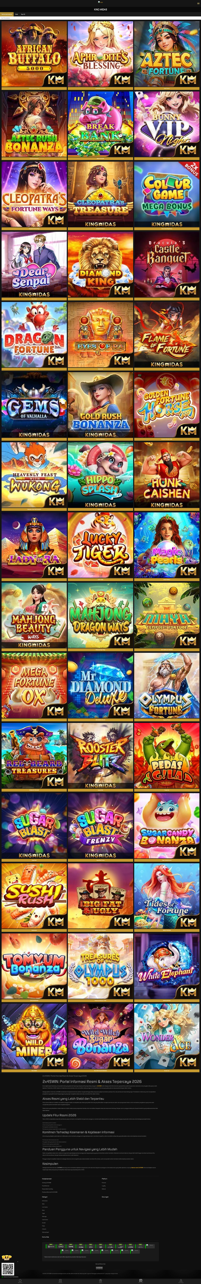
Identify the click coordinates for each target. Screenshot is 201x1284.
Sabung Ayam (45, 1232)
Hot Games (44, 1201)
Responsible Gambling (47, 1189)
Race (43, 1210)
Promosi (104, 1182)
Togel (43, 1213)
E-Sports (44, 1229)
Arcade (44, 1222)
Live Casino (45, 1207)
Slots (43, 1204)
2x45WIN (99, 1086)
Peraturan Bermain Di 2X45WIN (49, 1192)
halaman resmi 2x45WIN (137, 1167)
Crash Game (45, 1219)
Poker (43, 1226)
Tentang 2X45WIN (46, 1182)
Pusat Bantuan (45, 1186)
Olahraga (44, 1216)
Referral (104, 1189)
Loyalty (104, 1186)
